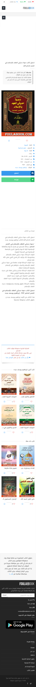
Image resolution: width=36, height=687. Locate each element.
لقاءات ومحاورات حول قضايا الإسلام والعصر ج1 (26, 468)
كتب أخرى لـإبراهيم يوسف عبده (24, 369)
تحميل (16, 173)
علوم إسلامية (22, 148)
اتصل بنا (30, 600)
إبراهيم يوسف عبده (21, 167)
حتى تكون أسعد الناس (26, 499)
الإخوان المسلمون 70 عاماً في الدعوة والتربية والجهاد (9, 499)
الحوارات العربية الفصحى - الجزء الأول (26, 428)
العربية (26, 145)
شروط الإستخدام (30, 666)
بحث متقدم (13, 2)
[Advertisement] (18, 40)
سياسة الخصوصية (29, 663)
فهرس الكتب (31, 670)
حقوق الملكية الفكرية (28, 659)
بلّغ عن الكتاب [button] (24, 357)
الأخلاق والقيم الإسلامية (26, 397)
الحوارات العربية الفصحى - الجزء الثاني (9, 397)
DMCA (33, 655)
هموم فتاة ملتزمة (10, 468)
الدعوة (26, 150)
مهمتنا (30, 2)
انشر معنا (30, 603)
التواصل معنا (9, 357)
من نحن (32, 651)
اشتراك (4, 595)
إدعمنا (31, 607)
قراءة (16, 179)
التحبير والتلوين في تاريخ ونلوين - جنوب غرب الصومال (9, 428)
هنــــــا (11, 573)
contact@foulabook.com (25, 611)
